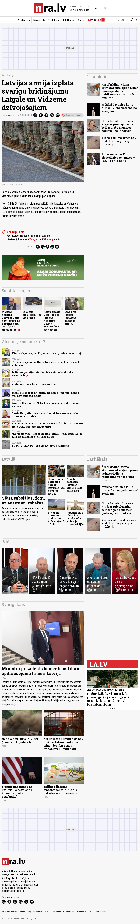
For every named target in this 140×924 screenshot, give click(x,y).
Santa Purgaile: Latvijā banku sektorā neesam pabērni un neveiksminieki (47, 415)
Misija (22, 911)
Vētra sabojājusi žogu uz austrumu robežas (23, 500)
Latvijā (10, 75)
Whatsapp (48, 239)
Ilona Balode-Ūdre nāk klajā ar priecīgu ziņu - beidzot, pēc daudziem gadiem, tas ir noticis (117, 126)
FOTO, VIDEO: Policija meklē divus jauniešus (40, 445)
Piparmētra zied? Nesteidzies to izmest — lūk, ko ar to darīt (118, 157)
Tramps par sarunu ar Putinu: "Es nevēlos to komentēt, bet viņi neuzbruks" (17, 791)
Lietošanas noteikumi (52, 911)
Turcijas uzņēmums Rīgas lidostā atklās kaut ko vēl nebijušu (45, 363)
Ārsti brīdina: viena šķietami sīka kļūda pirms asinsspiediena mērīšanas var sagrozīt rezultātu (120, 91)
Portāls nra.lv (8, 115)
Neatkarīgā (24, 20)
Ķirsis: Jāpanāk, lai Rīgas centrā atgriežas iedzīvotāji (47, 353)
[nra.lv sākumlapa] (50, 8)
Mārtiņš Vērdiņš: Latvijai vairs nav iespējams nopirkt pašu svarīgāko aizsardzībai (11, 320)
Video (8, 542)
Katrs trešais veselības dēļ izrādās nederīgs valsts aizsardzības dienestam (52, 320)
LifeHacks (68, 20)
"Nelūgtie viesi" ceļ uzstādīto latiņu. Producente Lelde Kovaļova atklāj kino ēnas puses (47, 435)
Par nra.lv (6, 911)
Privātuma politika (34, 911)
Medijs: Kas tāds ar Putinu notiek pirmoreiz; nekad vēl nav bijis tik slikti (45, 394)
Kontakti (103, 911)
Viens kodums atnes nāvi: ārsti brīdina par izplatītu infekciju (120, 141)
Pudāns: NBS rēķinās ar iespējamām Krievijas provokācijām (76, 518)
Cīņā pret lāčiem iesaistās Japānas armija (70, 317)
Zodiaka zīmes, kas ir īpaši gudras (34, 384)
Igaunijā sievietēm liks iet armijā (32, 314)
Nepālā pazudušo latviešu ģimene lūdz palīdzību (74, 484)
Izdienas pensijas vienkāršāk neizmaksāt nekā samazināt (42, 374)
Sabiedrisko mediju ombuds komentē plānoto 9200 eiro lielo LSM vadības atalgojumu (48, 425)
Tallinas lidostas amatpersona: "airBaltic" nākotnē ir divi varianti (61, 790)
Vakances (94, 911)
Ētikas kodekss (82, 911)
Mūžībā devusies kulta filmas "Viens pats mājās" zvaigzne (120, 108)
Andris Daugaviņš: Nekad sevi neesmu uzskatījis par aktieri (46, 404)
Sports (81, 20)
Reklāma (14, 911)
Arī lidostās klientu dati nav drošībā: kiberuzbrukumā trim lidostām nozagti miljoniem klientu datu (63, 744)
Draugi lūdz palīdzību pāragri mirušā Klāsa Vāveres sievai (56, 486)
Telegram (34, 239)
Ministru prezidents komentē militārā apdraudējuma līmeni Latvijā (40, 671)
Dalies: (30, 246)
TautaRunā (53, 20)
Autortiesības (68, 911)
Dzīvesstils (39, 20)
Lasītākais (97, 76)
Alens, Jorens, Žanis (79, 10)
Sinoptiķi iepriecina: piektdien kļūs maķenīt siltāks (56, 518)
